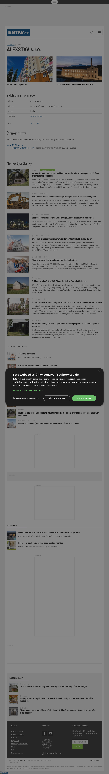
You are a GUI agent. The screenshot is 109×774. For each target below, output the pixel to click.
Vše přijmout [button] (84, 398)
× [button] (99, 371)
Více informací (52, 385)
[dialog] (54, 387)
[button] (54, 390)
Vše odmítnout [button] (57, 398)
